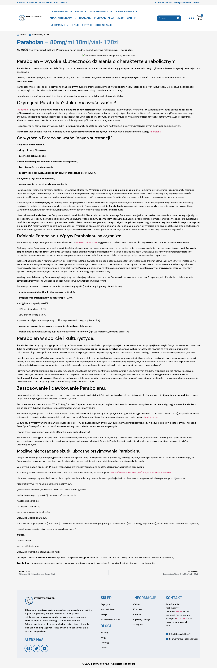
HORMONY (85, 18)
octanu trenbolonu (86, 242)
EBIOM (79, 11)
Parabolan (22, 109)
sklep (106, 598)
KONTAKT (181, 618)
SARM (121, 18)
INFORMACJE (57, 25)
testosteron (151, 417)
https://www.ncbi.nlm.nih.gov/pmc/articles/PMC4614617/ (141, 472)
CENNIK (131, 18)
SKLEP (178, 611)
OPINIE (75, 25)
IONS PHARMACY (98, 11)
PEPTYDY (87, 25)
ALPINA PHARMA (124, 11)
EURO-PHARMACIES (61, 18)
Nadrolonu (155, 131)
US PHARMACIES (59, 11)
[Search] (178, 18)
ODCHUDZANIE (103, 25)
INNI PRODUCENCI (104, 18)
